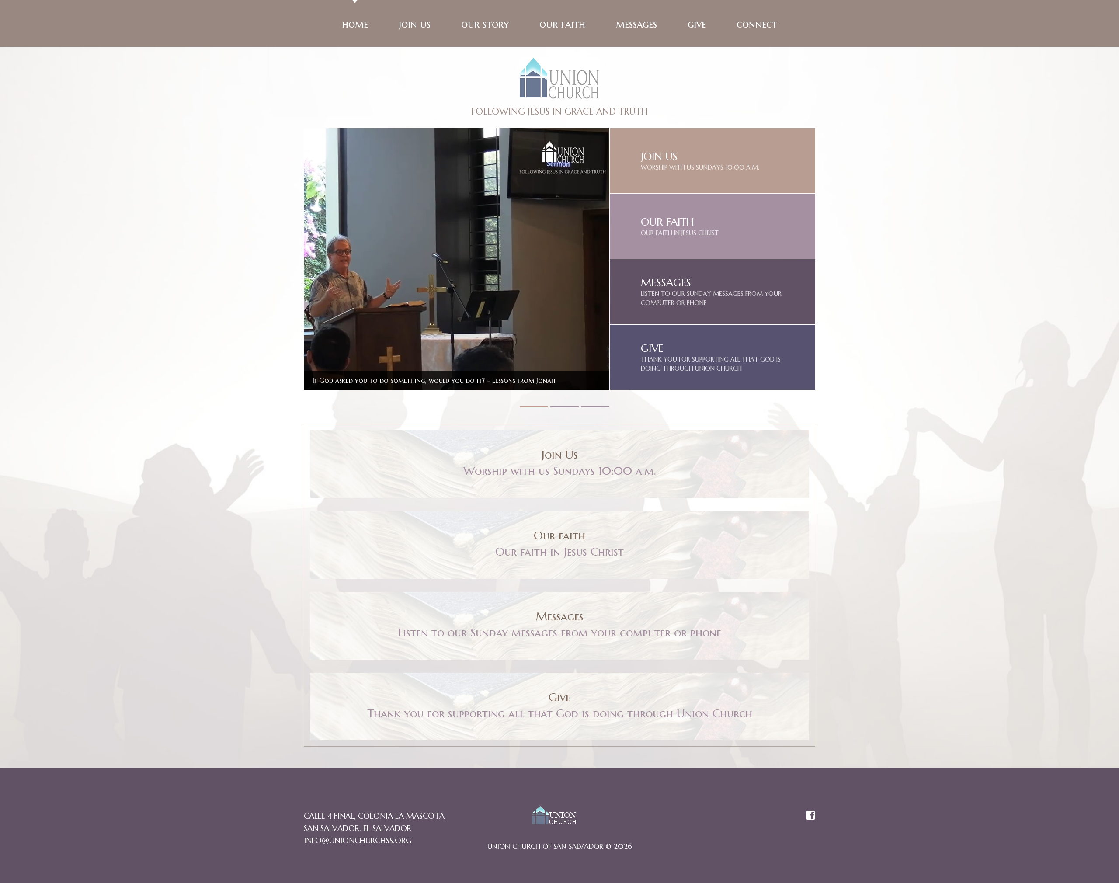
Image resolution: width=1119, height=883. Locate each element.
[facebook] (810, 816)
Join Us (415, 24)
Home (355, 24)
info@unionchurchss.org (358, 840)
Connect (757, 24)
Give (697, 24)
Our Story (485, 24)
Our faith (562, 24)
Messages (636, 24)
